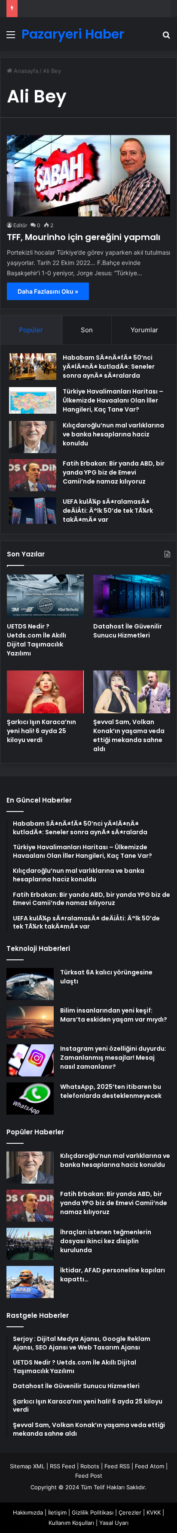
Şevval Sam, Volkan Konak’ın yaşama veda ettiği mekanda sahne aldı (129, 735)
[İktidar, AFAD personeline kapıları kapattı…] (30, 1282)
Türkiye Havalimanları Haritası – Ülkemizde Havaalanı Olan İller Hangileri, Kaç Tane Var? (113, 400)
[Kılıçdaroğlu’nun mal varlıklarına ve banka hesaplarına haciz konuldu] (32, 437)
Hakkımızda (28, 1512)
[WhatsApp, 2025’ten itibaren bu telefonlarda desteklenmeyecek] (30, 1098)
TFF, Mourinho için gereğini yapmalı (83, 237)
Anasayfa (25, 70)
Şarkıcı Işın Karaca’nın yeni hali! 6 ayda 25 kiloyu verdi (41, 731)
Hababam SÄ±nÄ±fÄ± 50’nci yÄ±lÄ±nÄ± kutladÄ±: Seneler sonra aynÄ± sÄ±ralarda (109, 366)
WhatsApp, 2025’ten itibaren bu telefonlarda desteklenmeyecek (111, 1091)
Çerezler (130, 1512)
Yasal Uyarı (113, 1522)
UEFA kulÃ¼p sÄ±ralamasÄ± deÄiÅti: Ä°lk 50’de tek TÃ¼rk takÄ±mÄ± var (108, 510)
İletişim (57, 1512)
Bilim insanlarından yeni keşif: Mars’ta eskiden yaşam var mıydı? (113, 1015)
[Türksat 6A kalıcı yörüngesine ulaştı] (30, 984)
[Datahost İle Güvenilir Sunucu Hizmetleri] (131, 596)
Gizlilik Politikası (92, 1512)
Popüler (31, 330)
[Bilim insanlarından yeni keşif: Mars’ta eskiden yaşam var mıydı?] (30, 1022)
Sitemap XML (27, 1466)
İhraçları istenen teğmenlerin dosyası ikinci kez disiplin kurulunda (105, 1241)
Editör (20, 225)
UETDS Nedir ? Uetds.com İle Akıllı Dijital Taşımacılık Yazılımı (36, 640)
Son (87, 330)
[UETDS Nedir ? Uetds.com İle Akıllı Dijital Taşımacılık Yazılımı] (45, 596)
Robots (89, 1466)
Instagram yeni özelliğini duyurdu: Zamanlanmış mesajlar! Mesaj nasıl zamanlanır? (113, 1057)
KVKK (153, 1512)
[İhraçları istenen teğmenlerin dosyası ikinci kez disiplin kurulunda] (30, 1244)
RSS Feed (62, 1466)
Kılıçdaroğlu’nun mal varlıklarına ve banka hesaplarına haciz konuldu (113, 434)
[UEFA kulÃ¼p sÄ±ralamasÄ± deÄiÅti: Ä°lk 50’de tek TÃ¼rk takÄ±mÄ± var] (32, 510)
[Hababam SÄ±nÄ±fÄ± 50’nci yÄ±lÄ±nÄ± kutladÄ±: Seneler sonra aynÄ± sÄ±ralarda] (32, 366)
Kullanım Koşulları (71, 1522)
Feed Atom (149, 1466)
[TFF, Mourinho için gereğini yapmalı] (88, 175)
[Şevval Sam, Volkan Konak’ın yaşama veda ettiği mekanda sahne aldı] (131, 691)
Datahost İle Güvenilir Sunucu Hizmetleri (127, 631)
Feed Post (88, 1475)
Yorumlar (144, 330)
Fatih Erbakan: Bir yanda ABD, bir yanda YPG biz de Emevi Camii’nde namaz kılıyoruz (114, 472)
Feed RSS (117, 1466)
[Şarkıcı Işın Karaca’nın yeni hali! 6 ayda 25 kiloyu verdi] (45, 691)
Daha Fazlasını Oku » (48, 291)
